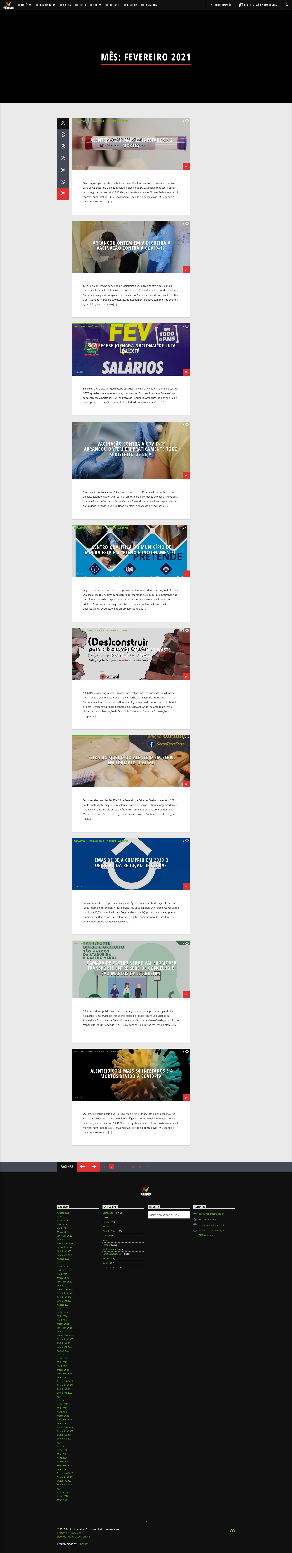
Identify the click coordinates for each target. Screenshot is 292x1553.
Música (106, 1235)
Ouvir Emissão (223, 5)
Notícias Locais (96, 120)
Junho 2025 (62, 1266)
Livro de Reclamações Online (73, 1536)
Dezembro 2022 (65, 1381)
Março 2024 (63, 1323)
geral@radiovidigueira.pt (211, 1225)
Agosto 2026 (63, 1212)
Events (106, 1226)
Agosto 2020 (63, 1488)
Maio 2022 (62, 1408)
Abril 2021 (62, 1457)
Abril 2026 (62, 1228)
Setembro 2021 (64, 1438)
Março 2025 (63, 1277)
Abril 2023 (62, 1366)
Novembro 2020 (65, 1476)
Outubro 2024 (64, 1297)
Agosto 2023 (63, 1350)
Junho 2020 (62, 1496)
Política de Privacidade (70, 1533)
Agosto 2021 (63, 1442)
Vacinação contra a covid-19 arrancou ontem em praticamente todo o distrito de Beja (131, 448)
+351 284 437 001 (207, 1219)
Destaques (79, 120)
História (132, 5)
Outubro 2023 (64, 1342)
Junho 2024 (62, 1312)
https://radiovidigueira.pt (211, 1213)
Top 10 (82, 5)
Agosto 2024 (63, 1304)
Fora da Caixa (47, 5)
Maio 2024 (62, 1316)
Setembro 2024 (64, 1300)
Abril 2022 (62, 1411)
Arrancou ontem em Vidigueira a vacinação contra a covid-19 (132, 245)
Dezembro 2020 (65, 1473)
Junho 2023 (62, 1358)
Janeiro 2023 (63, 1377)
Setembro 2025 (64, 1254)
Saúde (106, 1263)
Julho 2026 (62, 1216)
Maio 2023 (62, 1362)
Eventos (106, 1221)
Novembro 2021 (65, 1431)
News (105, 1240)
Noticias (107, 1244)
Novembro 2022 (65, 1385)
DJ (104, 1217)
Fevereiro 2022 (64, 1419)
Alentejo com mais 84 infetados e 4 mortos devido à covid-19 (131, 1073)
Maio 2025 (62, 1270)
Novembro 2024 (65, 1293)
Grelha (67, 5)
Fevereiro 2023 (64, 1373)
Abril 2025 (62, 1274)
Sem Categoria (110, 1267)
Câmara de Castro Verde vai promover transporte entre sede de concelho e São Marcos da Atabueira (132, 967)
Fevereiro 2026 (64, 1235)
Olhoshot (83, 1544)
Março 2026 (63, 1232)
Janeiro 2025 (63, 1285)
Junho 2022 (62, 1404)
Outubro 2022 (64, 1389)
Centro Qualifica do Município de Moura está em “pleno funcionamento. (131, 550)
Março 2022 (63, 1415)
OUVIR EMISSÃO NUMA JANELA (260, 5)
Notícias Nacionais (117, 120)
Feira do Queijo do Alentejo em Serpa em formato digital (131, 760)
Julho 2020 (62, 1492)
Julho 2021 (62, 1446)
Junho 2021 (62, 1450)
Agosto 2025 (63, 1258)
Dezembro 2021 (65, 1427)
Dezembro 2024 (65, 1289)
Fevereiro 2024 (64, 1327)
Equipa (97, 5)
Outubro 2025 (64, 1251)
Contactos (151, 5)
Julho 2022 (62, 1400)
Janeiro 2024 (63, 1331)
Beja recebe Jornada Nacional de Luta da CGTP (131, 348)
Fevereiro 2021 (64, 1465)
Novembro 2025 (65, 1247)
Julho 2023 (62, 1354)
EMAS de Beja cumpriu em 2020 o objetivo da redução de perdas (132, 863)
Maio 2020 (62, 1499)
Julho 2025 (62, 1262)
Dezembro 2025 (65, 1243)
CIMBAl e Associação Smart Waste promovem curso (131, 652)
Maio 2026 (62, 1224)
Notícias (26, 5)
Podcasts (114, 5)
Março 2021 (63, 1461)
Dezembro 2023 (65, 1335)
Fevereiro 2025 (64, 1281)
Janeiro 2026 (63, 1239)
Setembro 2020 (64, 1484)
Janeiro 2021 (63, 1469)
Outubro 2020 (64, 1480)
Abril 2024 (62, 1320)
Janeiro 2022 (63, 1423)
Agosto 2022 (63, 1396)
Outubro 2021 (64, 1434)
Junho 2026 (62, 1220)
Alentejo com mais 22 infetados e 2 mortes (131, 142)
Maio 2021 (62, 1454)
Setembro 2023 (64, 1346)
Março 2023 (63, 1369)
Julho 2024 (62, 1308)
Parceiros (107, 1258)
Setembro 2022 (64, 1392)
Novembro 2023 (65, 1339)
